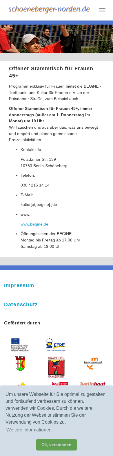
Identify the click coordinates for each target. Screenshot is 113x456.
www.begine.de (34, 224)
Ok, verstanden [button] (56, 444)
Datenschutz (21, 304)
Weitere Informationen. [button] (29, 429)
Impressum (19, 285)
